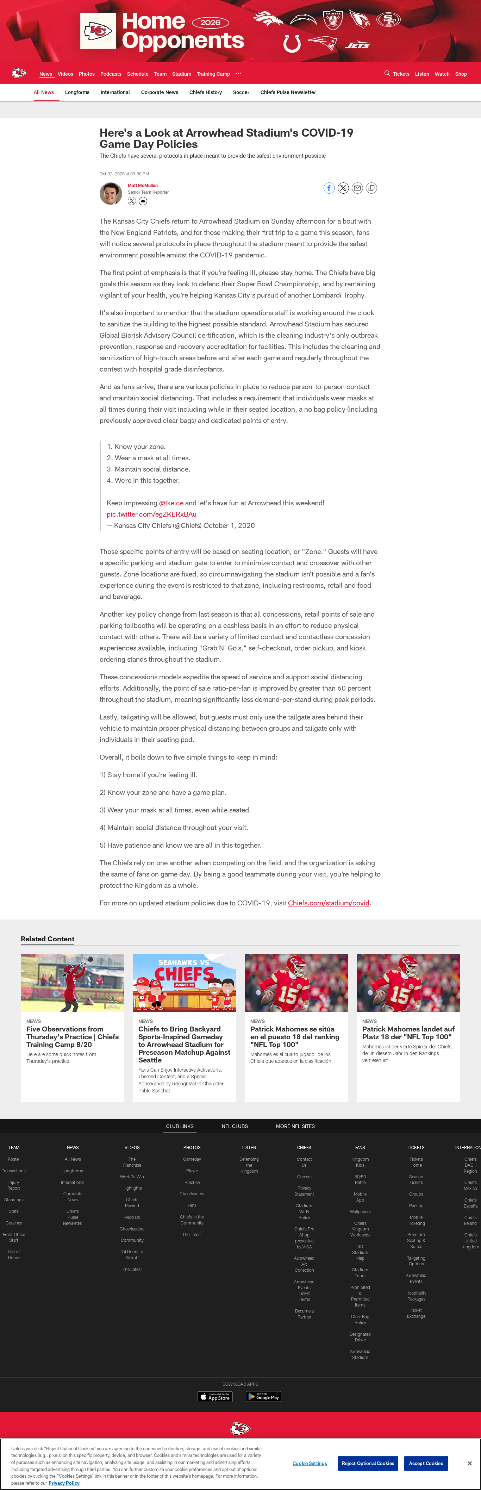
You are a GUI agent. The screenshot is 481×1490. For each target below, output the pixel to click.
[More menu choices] (238, 73)
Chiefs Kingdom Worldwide (360, 1229)
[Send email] (357, 192)
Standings (14, 1199)
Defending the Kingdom (249, 1165)
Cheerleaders (132, 1228)
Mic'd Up (132, 1217)
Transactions (14, 1170)
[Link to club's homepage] (19, 72)
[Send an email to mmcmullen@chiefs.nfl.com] (143, 201)
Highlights (132, 1187)
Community (132, 1239)
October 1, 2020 (229, 525)
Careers (304, 1176)
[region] (240, 1464)
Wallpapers (360, 1211)
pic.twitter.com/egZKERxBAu (151, 514)
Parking (416, 1205)
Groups (416, 1193)
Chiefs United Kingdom (470, 1240)
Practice (192, 1182)
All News (73, 1159)
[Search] (387, 73)
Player (192, 1170)
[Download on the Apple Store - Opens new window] (215, 1397)
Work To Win (132, 1176)
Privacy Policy (64, 1482)
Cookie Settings (310, 1463)
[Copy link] (371, 188)
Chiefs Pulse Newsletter (73, 1217)
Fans (192, 1205)
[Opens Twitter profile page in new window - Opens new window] (132, 201)
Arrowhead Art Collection (304, 1263)
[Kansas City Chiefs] (240, 1429)
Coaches (14, 1222)
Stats (14, 1211)
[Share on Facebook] (329, 192)
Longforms (72, 1170)
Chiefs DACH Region (470, 1165)
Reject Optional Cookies (368, 1463)
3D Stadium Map (360, 1252)
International (73, 1182)
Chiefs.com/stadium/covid (328, 902)
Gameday (192, 1159)
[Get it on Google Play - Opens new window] (263, 1400)
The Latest (132, 1269)
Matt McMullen (143, 185)
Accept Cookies (426, 1463)
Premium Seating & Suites (416, 1240)
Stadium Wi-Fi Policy (304, 1211)
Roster (14, 1159)
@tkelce (171, 502)
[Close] (469, 1463)
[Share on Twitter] (343, 192)
